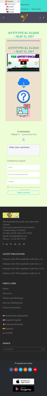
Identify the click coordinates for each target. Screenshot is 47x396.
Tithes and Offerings (13, 298)
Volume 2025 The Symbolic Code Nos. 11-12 (23, 268)
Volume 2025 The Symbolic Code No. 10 (21, 273)
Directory (7, 293)
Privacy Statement (12, 307)
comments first (29, 134)
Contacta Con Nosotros (20, 9)
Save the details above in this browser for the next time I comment (24, 188)
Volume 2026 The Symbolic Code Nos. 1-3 (22, 264)
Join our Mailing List (13, 303)
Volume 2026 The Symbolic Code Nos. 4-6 (23, 259)
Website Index (36, 9)
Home (6, 288)
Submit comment (23, 193)
